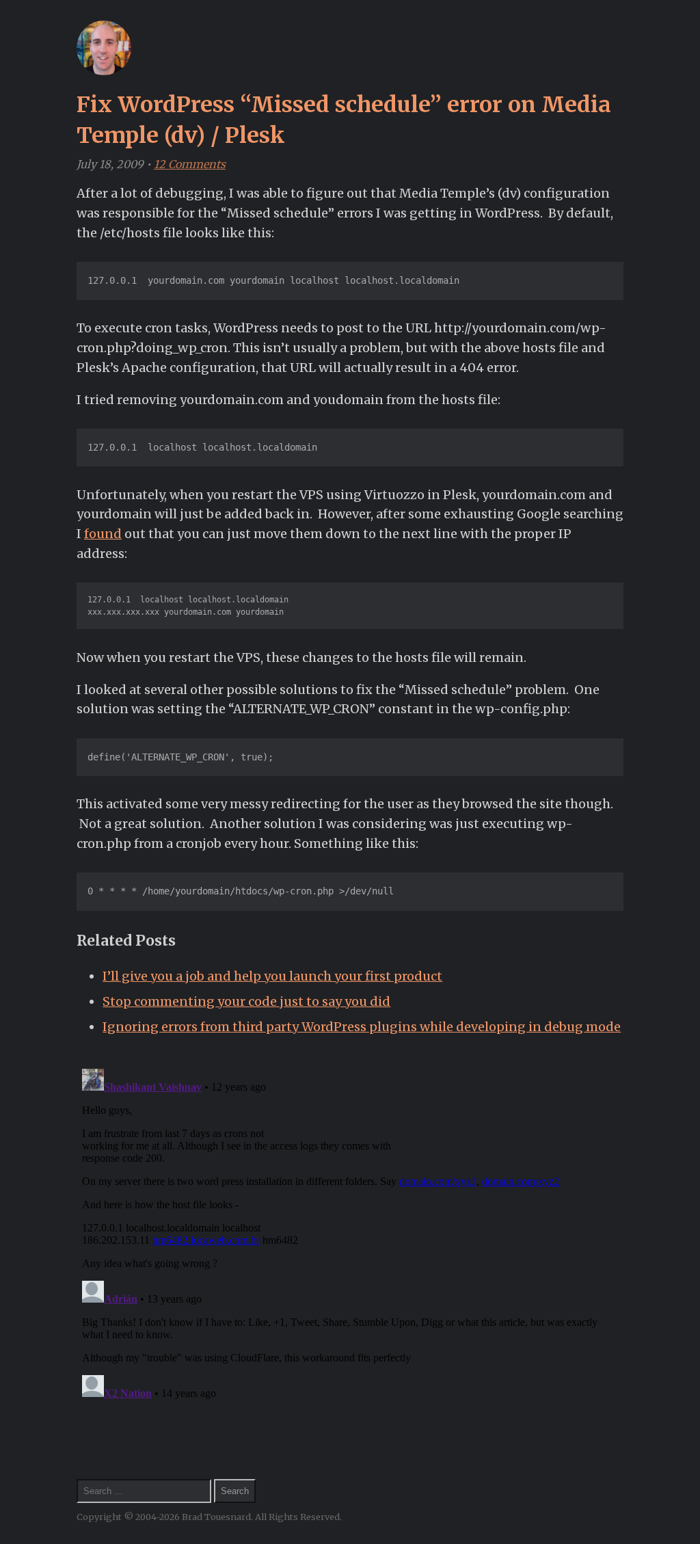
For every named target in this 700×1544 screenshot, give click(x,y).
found (103, 534)
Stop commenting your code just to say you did (246, 1001)
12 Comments (190, 164)
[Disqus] (350, 1234)
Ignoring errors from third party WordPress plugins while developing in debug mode (362, 1027)
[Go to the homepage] (104, 71)
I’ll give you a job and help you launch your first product (272, 976)
